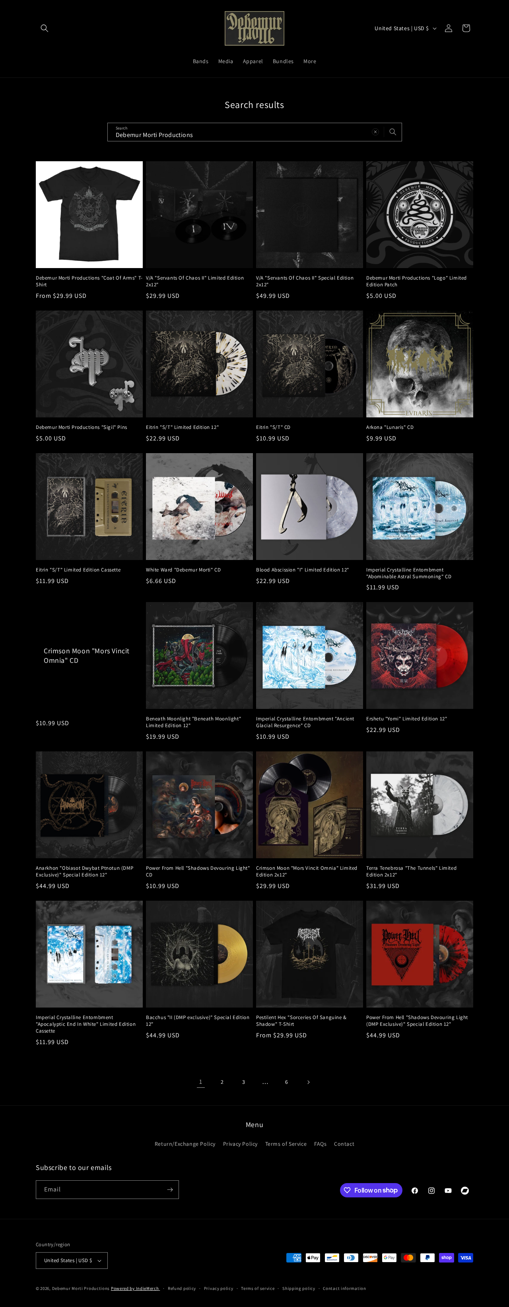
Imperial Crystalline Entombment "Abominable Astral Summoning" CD (408, 573)
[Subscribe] (170, 1189)
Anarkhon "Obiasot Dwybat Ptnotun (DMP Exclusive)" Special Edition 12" (84, 871)
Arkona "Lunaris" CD (390, 427)
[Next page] (308, 1082)
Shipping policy (298, 1288)
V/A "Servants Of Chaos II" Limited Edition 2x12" (195, 281)
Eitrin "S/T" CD (273, 427)
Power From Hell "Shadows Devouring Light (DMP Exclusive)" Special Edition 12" (417, 1020)
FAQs (320, 1143)
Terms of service (257, 1288)
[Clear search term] (375, 132)
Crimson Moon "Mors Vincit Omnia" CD (87, 656)
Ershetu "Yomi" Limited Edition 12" (406, 719)
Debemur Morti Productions (81, 1288)
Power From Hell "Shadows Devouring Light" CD (198, 871)
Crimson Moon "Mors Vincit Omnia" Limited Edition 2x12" (306, 871)
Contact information (344, 1288)
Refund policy (182, 1288)
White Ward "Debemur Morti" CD (183, 570)
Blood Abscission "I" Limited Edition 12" (302, 570)
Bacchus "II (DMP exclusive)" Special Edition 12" (197, 1020)
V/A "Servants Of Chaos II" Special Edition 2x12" (305, 281)
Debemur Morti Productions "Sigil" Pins (81, 427)
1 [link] (200, 1081)
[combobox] (255, 132)
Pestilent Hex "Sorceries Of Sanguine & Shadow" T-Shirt (301, 1020)
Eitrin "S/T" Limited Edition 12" (182, 427)
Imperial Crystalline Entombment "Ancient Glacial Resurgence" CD (305, 722)
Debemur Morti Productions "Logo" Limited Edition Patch (416, 281)
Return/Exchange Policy (185, 1143)
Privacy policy (218, 1288)
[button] (44, 28)
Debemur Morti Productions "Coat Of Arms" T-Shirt (89, 281)
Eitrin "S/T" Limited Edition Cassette (78, 570)
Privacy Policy (240, 1143)
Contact (344, 1143)
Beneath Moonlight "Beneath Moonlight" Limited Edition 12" (193, 722)
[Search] (393, 132)
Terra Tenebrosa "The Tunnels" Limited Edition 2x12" (411, 871)
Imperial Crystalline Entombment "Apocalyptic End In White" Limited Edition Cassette (86, 1024)
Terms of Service (286, 1143)
